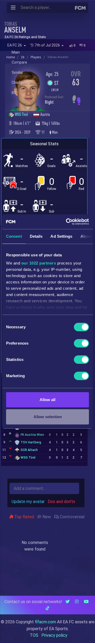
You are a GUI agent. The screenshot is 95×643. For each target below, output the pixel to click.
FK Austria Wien (32, 435)
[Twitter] (67, 601)
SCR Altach (29, 450)
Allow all (47, 399)
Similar (17, 72)
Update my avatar (28, 501)
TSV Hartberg (31, 442)
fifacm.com (45, 621)
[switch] (81, 343)
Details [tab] (36, 236)
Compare (19, 62)
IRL (14, 93)
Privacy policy (54, 635)
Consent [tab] (14, 236)
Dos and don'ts (61, 501)
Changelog (21, 82)
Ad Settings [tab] (61, 236)
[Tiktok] (47, 608)
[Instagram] (77, 601)
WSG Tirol (22, 114)
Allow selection (48, 416)
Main (16, 52)
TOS (34, 635)
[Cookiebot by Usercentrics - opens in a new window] (67, 221)
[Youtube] (86, 601)
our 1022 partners (38, 263)
